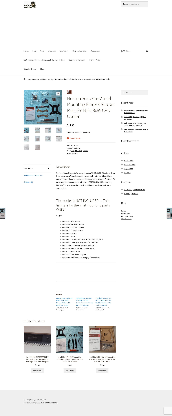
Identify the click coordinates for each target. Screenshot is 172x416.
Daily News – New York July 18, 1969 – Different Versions (135, 124)
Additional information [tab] (33, 175)
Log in (123, 211)
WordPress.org (126, 219)
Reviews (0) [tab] (28, 182)
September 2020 (129, 165)
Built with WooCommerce (46, 402)
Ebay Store (64, 51)
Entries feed (125, 213)
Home (26, 51)
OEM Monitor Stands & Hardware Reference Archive (44, 60)
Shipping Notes (30, 69)
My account (95, 51)
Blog (34, 51)
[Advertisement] (86, 28)
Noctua (85, 151)
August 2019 (128, 169)
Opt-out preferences (77, 60)
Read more (70, 371)
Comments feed (127, 216)
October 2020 (128, 161)
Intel (72, 151)
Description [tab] (28, 168)
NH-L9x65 (78, 151)
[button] (58, 93)
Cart (42, 51)
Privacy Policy (94, 60)
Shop (42, 69)
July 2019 (127, 173)
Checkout (52, 51)
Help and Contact (79, 51)
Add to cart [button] (37, 371)
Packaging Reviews (131, 194)
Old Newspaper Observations (134, 190)
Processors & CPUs (39, 79)
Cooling (50, 79)
